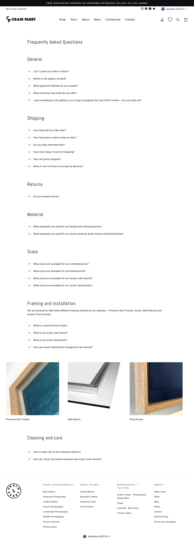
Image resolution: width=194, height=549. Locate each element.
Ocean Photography (53, 507)
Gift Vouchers (87, 507)
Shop (62, 19)
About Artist (160, 492)
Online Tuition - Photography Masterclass (131, 496)
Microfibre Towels (89, 497)
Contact (130, 19)
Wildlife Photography (53, 517)
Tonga (120, 503)
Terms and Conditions (165, 522)
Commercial (112, 19)
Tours (73, 19)
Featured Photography (54, 497)
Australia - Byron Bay (128, 508)
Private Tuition (124, 513)
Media (157, 507)
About (85, 19)
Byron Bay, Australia (16, 9)
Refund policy (50, 527)
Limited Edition (50, 502)
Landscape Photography (55, 512)
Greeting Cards (88, 502)
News (97, 19)
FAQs (157, 497)
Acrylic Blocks (87, 492)
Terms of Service (51, 522)
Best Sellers (49, 492)
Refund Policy (161, 517)
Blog (156, 502)
